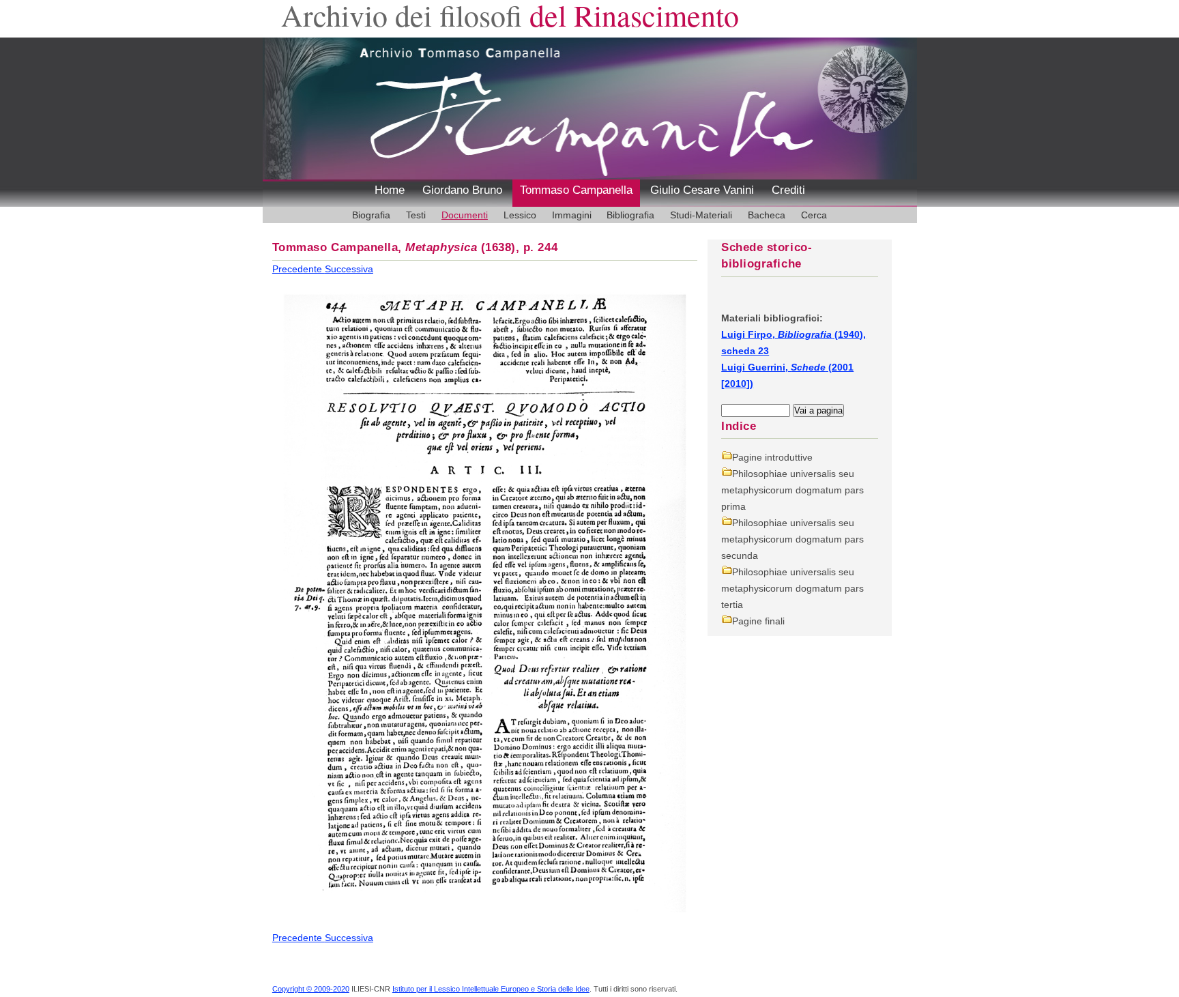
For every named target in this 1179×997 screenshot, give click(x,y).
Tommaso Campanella (576, 190)
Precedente (298, 268)
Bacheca (766, 214)
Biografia (371, 214)
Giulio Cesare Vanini (702, 190)
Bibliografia (630, 214)
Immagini (572, 214)
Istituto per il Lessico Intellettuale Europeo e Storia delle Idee (491, 989)
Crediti (788, 190)
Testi (416, 214)
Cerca (814, 214)
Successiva (349, 268)
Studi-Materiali (701, 214)
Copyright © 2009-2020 (310, 989)
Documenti (464, 214)
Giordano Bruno (462, 190)
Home (390, 190)
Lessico (520, 214)
